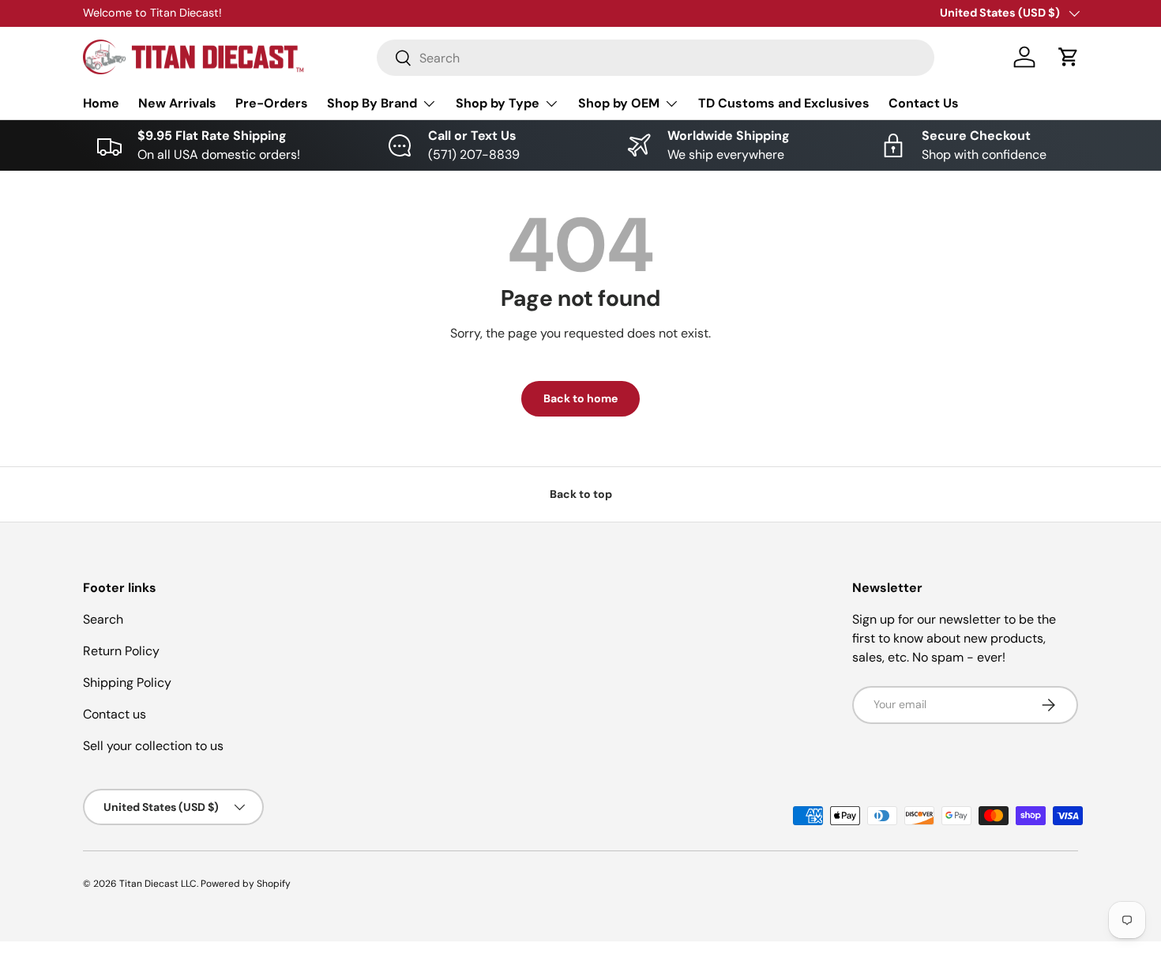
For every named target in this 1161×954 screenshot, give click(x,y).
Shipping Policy (127, 682)
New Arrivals (177, 103)
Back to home (580, 398)
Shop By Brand (372, 103)
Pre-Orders (271, 103)
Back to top (581, 494)
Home (101, 103)
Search (103, 619)
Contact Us (924, 103)
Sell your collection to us (153, 745)
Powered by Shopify (246, 883)
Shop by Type (497, 103)
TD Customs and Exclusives (784, 103)
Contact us (114, 714)
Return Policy (121, 651)
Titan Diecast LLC (158, 883)
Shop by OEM (618, 103)
